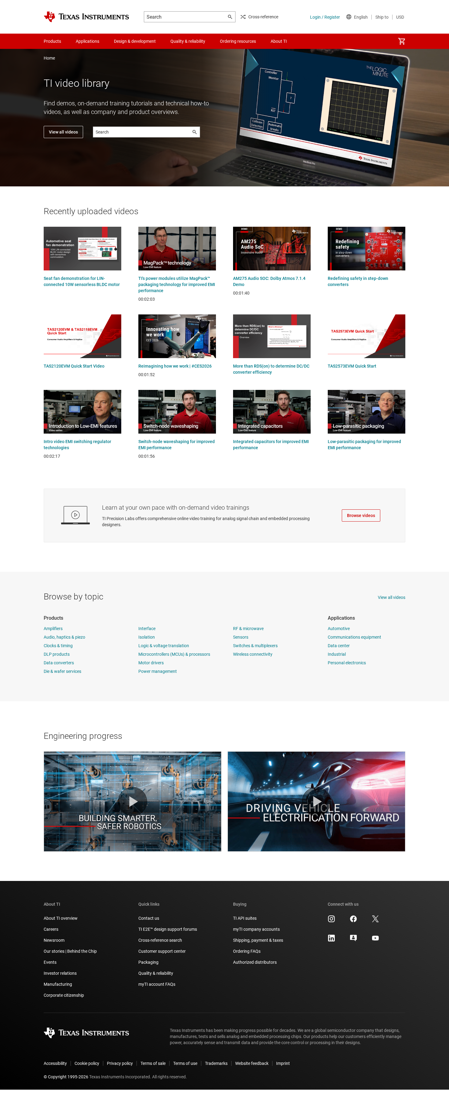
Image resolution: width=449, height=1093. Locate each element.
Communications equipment (354, 637)
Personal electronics (347, 662)
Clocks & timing (58, 645)
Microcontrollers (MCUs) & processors (174, 654)
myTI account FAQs (156, 984)
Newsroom (54, 940)
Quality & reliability (155, 973)
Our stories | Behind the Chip (70, 951)
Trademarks (216, 1063)
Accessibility (55, 1063)
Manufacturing (58, 984)
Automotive (339, 628)
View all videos (63, 132)
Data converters (59, 662)
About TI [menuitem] (279, 41)
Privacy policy (120, 1063)
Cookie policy (87, 1063)
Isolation (146, 637)
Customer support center (162, 951)
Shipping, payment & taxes (258, 940)
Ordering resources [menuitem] (238, 41)
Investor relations (60, 973)
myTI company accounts (256, 929)
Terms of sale (153, 1063)
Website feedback (251, 1063)
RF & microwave (248, 628)
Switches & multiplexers (255, 645)
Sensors (240, 637)
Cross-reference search (160, 940)
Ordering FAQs (247, 951)
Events (50, 962)
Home (49, 58)
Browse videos (361, 515)
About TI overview (61, 918)
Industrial (337, 654)
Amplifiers (53, 628)
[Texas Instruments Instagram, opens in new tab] (331, 921)
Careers (51, 929)
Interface (146, 628)
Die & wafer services (62, 671)
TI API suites (245, 918)
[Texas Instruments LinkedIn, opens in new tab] (331, 940)
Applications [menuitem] (87, 41)
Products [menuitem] (52, 41)
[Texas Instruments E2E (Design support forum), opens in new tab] (353, 940)
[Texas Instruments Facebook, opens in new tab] (353, 921)
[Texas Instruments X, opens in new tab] (375, 921)
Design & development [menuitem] (135, 41)
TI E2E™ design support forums (167, 929)
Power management (157, 671)
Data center (339, 645)
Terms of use (185, 1063)
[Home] (86, 16)
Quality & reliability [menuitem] (187, 41)
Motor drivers (151, 662)
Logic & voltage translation (163, 645)
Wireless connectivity (252, 654)
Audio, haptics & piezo (64, 637)
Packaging (148, 962)
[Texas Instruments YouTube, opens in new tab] (375, 940)
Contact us (148, 918)
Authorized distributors (255, 962)
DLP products (57, 654)
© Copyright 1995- (66, 1076)
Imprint (283, 1063)
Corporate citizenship (64, 995)
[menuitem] (402, 41)
